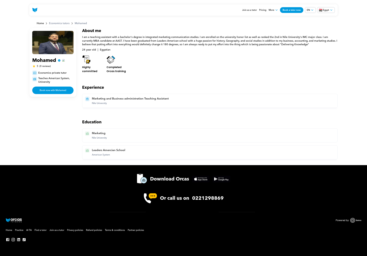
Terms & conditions (115, 230)
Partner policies (136, 230)
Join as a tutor (249, 10)
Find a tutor (41, 230)
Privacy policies (75, 230)
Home (40, 23)
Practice (19, 230)
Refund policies (94, 230)
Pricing (262, 10)
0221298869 (208, 198)
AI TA (29, 230)
